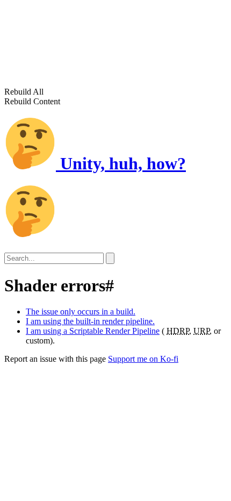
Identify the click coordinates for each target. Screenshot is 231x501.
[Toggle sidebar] (110, 258)
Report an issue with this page (55, 358)
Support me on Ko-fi (143, 358)
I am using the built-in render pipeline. (90, 321)
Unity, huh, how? (121, 163)
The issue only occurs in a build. (80, 311)
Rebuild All (24, 91)
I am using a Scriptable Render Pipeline (93, 330)
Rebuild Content (32, 101)
